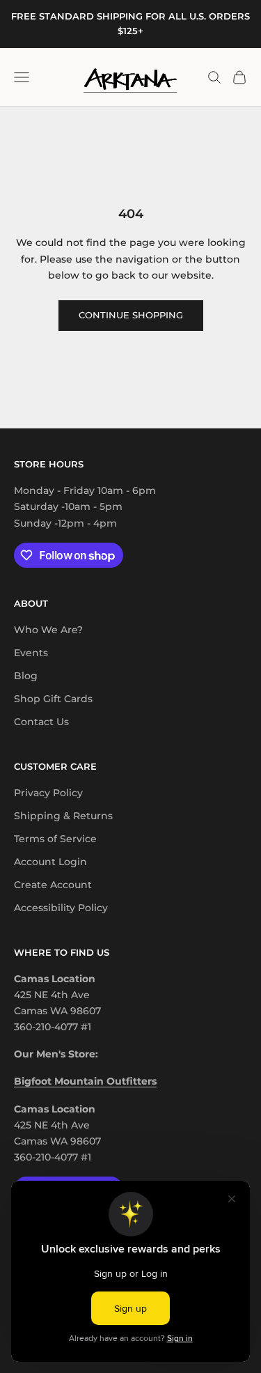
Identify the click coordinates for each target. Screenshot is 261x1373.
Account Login (50, 861)
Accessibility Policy (61, 907)
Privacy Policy (48, 792)
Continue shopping (131, 314)
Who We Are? (48, 629)
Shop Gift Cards (53, 698)
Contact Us (41, 721)
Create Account (53, 884)
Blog (26, 675)
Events (31, 652)
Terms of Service (55, 838)
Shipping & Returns (63, 815)
